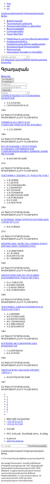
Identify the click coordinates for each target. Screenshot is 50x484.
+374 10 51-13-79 (15, 421)
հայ (9, 3)
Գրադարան (14, 49)
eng (8, 6)
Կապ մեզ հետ (15, 34)
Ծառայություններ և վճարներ (24, 26)
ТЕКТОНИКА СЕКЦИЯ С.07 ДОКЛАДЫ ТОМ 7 (25, 175)
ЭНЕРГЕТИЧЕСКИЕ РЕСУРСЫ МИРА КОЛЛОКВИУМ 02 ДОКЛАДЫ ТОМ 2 (20, 276)
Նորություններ (15, 31)
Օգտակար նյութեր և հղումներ (24, 52)
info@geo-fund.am (15, 441)
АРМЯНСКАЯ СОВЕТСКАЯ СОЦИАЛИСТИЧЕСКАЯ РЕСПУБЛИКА (21, 123)
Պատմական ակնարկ (19, 23)
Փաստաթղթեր (15, 29)
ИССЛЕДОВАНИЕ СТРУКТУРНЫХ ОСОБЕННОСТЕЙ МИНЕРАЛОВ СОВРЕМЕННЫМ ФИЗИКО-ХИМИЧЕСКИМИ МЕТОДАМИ (24, 150)
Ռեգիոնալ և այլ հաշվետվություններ (28, 39)
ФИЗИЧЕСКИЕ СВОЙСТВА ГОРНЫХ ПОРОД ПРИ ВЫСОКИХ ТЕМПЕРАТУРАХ (24, 244)
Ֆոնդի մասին (14, 21)
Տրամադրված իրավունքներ (23, 47)
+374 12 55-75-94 (15, 424)
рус (8, 8)
